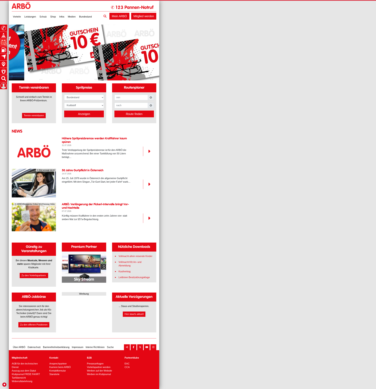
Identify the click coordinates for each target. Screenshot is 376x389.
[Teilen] (127, 347)
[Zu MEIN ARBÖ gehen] (3, 85)
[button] (105, 16)
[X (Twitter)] (140, 347)
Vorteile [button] (17, 16)
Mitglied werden (144, 16)
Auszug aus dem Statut (24, 370)
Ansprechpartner (58, 363)
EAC (127, 363)
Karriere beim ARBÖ (60, 367)
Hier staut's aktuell (134, 314)
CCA (127, 367)
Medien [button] (72, 16)
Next (97, 265)
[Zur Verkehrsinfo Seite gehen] (3, 35)
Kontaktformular (57, 370)
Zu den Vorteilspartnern (33, 275)
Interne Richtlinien (95, 347)
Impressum (77, 347)
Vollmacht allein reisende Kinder (135, 256)
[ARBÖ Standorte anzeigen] (3, 64)
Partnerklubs (132, 358)
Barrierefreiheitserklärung (56, 347)
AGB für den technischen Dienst (25, 365)
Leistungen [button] (30, 16)
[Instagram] (153, 347)
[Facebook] (133, 347)
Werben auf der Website (99, 370)
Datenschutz (34, 347)
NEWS (17, 131)
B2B (89, 358)
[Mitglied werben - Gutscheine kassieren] (84, 52)
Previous (70, 265)
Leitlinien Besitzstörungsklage (134, 277)
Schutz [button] (43, 16)
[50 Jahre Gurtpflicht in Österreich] (146, 184)
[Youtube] (147, 347)
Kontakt (53, 358)
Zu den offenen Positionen (34, 324)
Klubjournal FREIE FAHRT (26, 374)
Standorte (54, 374)
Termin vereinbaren (34, 115)
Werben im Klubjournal (99, 374)
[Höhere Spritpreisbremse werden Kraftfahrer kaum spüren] (34, 151)
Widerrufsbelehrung (22, 381)
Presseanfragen (95, 363)
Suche (110, 347)
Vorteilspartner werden (98, 367)
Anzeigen (84, 114)
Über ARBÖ (19, 347)
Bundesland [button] (85, 16)
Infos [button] (61, 16)
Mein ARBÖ (119, 16)
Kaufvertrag (125, 271)
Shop (53, 16)
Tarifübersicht (19, 378)
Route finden (134, 114)
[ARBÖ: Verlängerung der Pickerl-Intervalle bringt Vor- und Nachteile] (146, 218)
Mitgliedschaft (19, 358)
